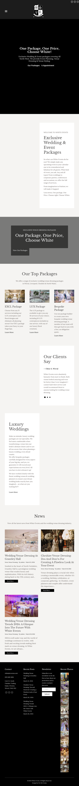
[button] (44, 397)
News (6, 562)
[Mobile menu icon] (6, 11)
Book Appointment (46, 65)
